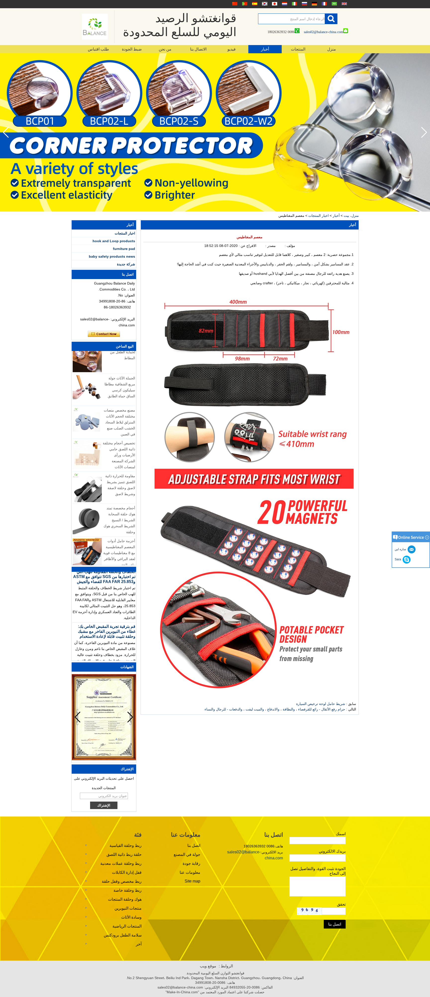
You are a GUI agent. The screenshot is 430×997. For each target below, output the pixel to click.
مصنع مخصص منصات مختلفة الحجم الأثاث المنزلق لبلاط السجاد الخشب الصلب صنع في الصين (119, 408)
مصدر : (270, 246)
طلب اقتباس (98, 49)
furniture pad (124, 249)
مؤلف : (289, 246)
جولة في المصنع (187, 854)
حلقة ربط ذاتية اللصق (124, 854)
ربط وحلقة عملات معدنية (121, 863)
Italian (294, 3)
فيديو (231, 49)
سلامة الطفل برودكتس (123, 935)
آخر (139, 944)
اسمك (341, 834)
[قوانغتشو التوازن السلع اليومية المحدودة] (95, 27)
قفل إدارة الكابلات (127, 872)
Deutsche (314, 3)
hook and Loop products (114, 241)
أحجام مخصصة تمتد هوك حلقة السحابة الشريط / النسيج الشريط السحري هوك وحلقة (119, 506)
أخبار (265, 49)
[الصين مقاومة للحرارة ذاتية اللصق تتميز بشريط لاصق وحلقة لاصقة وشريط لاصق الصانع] (87, 473)
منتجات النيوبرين (128, 908)
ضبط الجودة (132, 49)
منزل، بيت (351, 216)
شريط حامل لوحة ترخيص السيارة (320, 704)
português (244, 3)
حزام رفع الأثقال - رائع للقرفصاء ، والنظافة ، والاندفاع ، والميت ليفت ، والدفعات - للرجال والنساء (275, 709)
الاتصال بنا (198, 49)
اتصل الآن (104, 334)
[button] (5, 132)
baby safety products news (112, 256)
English (343, 3)
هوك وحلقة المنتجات (125, 899)
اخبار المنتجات (318, 216)
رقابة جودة (191, 863)
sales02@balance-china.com (323, 32)
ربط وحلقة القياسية (125, 845)
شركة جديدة (126, 264)
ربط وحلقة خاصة (127, 890)
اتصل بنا (193, 845)
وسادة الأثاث (131, 917)
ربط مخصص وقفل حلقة (122, 881)
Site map (192, 881)
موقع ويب (208, 966)
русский (304, 3)
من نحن (165, 49)
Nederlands (284, 3)
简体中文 (234, 3)
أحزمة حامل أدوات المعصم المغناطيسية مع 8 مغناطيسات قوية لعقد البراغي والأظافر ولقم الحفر (119, 539)
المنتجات (298, 49)
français (324, 3)
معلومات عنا (190, 872)
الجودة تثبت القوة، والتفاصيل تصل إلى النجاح (318, 871)
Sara (399, 559)
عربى (333, 3)
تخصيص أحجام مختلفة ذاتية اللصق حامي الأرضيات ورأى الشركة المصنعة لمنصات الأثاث (119, 441)
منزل (331, 49)
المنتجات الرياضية (127, 926)
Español (254, 3)
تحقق (341, 904)
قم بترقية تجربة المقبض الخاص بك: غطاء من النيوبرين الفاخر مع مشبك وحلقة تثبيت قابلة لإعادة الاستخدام (106, 617)
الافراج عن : (247, 246)
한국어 (264, 3)
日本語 (274, 3)
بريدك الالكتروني (332, 851)
